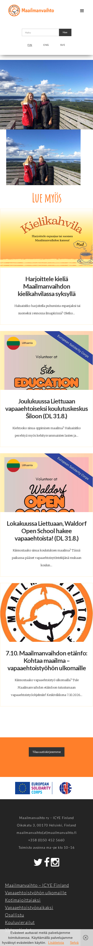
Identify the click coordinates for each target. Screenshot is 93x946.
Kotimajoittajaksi (23, 900)
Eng (46, 44)
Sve (62, 44)
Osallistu (14, 915)
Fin (30, 44)
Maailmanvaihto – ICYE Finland (37, 885)
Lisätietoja (56, 943)
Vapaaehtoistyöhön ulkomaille (36, 892)
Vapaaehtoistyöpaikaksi (29, 907)
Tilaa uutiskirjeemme (46, 752)
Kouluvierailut (20, 922)
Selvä (74, 943)
